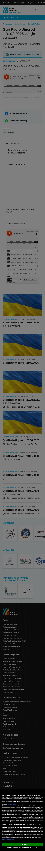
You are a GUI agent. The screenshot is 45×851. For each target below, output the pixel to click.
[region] (22, 820)
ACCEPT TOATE (22, 844)
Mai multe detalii (12, 804)
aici (39, 814)
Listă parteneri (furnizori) (8, 839)
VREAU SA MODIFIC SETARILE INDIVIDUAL (22, 847)
